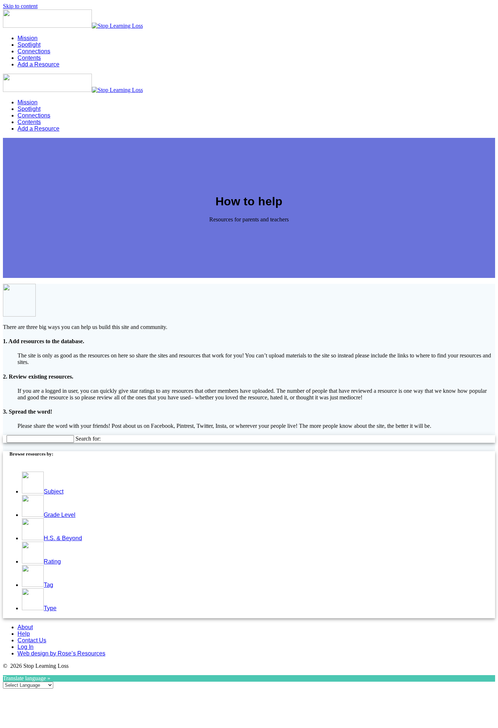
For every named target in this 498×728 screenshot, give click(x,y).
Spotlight (28, 45)
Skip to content (20, 6)
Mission (27, 38)
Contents (29, 58)
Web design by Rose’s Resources (61, 653)
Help (23, 634)
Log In (25, 647)
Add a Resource (38, 64)
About (25, 627)
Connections (33, 51)
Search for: (88, 438)
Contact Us (31, 640)
